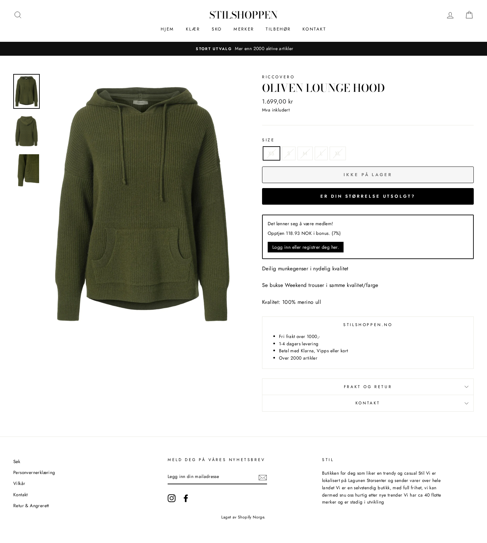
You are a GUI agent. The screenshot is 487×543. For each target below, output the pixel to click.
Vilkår (19, 483)
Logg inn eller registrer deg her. (305, 247)
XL (338, 153)
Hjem (167, 29)
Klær (193, 29)
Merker (244, 29)
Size (268, 140)
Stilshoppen (243, 15)
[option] (243, 48)
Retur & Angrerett (31, 505)
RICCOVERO (278, 77)
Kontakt (314, 29)
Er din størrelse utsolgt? (367, 196)
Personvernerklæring (34, 472)
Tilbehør (278, 29)
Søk (16, 461)
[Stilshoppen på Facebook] (186, 498)
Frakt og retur (368, 387)
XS (271, 153)
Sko (217, 29)
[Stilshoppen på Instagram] (172, 498)
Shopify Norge (251, 517)
